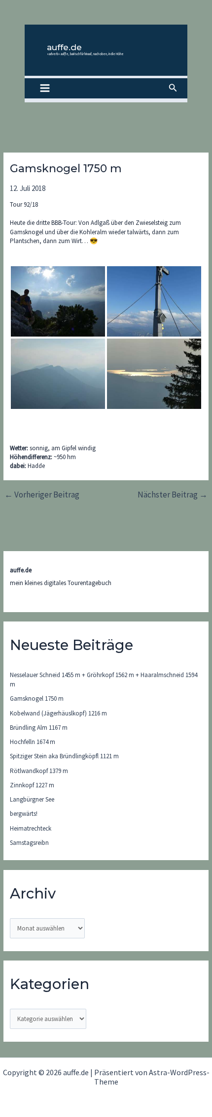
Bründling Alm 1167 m (39, 727)
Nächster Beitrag (173, 495)
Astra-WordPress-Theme (152, 1076)
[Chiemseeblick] (154, 374)
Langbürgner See (32, 799)
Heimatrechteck (30, 828)
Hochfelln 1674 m (32, 742)
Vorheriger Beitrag (41, 495)
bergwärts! (23, 813)
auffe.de (64, 47)
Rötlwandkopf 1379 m (39, 771)
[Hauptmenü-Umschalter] (45, 88)
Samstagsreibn (29, 842)
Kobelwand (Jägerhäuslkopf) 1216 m (58, 713)
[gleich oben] (58, 301)
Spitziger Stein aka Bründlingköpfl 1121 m (64, 756)
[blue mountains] (58, 374)
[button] (173, 88)
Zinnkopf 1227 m (32, 785)
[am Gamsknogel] (154, 301)
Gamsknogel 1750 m (37, 698)
